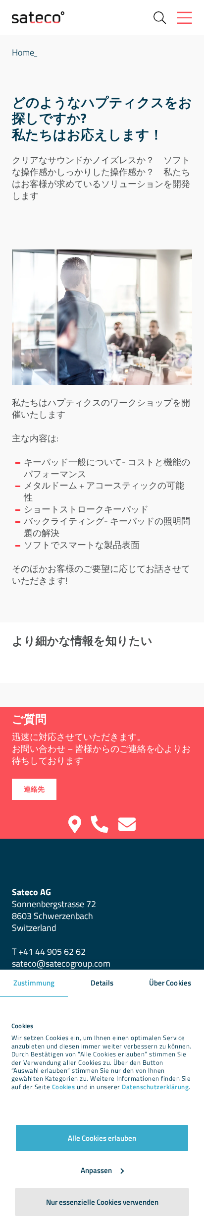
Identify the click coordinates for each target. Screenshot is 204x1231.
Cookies (63, 1087)
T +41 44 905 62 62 (49, 951)
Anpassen (96, 1170)
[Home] (38, 17)
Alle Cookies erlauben (102, 1138)
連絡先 (34, 789)
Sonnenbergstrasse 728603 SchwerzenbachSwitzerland (54, 909)
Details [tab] (102, 982)
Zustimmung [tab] (33, 982)
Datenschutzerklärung (155, 1087)
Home (23, 52)
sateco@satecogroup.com (61, 963)
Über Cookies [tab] (170, 982)
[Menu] (184, 17)
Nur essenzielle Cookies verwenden (102, 1202)
